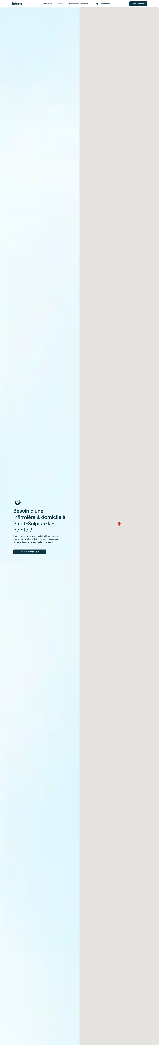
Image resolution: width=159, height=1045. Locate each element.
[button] (119, 524)
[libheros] (17, 3)
